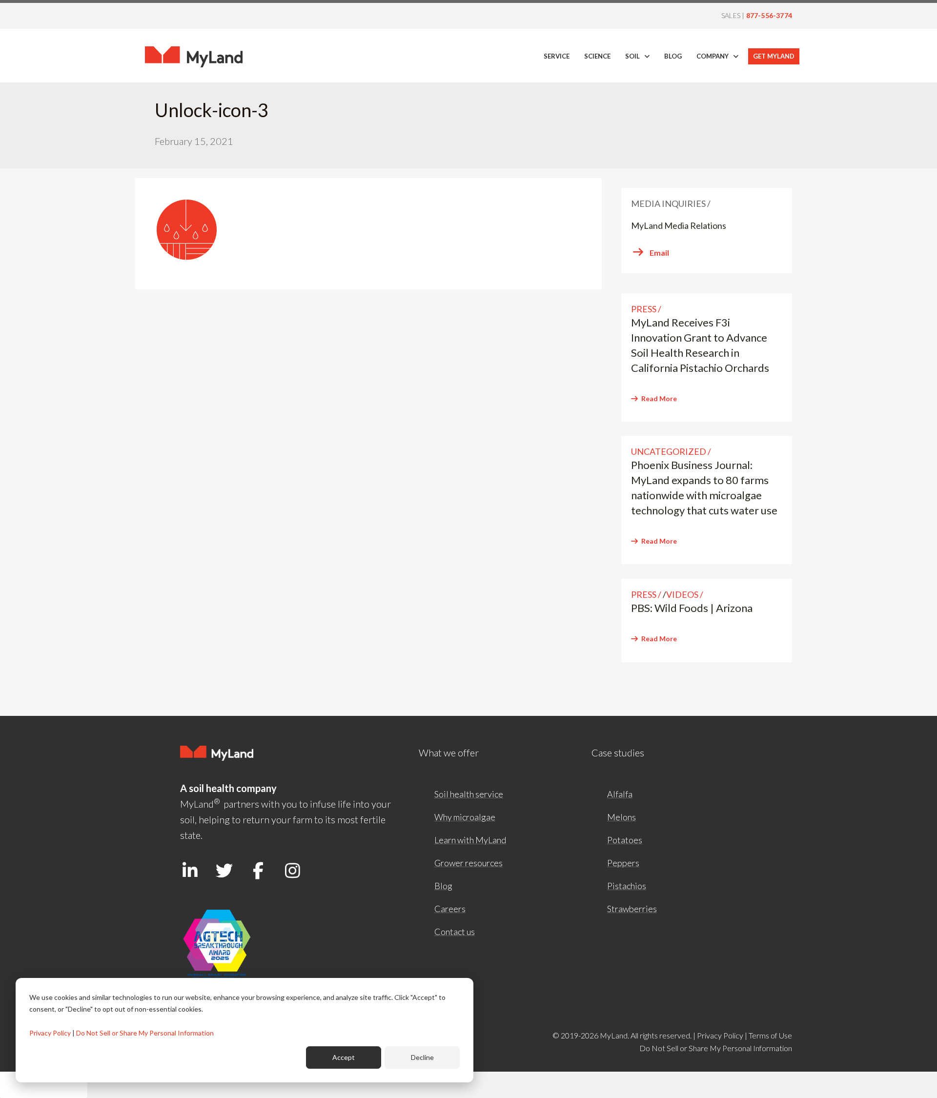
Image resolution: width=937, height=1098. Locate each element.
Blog (443, 885)
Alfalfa (619, 794)
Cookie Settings (43, 1085)
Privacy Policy (50, 1033)
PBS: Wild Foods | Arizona (692, 607)
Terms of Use (770, 1035)
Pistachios (626, 885)
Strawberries (632, 908)
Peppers (623, 862)
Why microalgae (464, 817)
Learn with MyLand (470, 839)
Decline (422, 1057)
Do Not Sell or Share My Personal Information (145, 1033)
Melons (621, 817)
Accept (343, 1057)
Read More (659, 398)
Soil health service (468, 794)
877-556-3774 (769, 15)
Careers (450, 908)
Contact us (454, 931)
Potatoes (624, 839)
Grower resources (468, 862)
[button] (190, 870)
